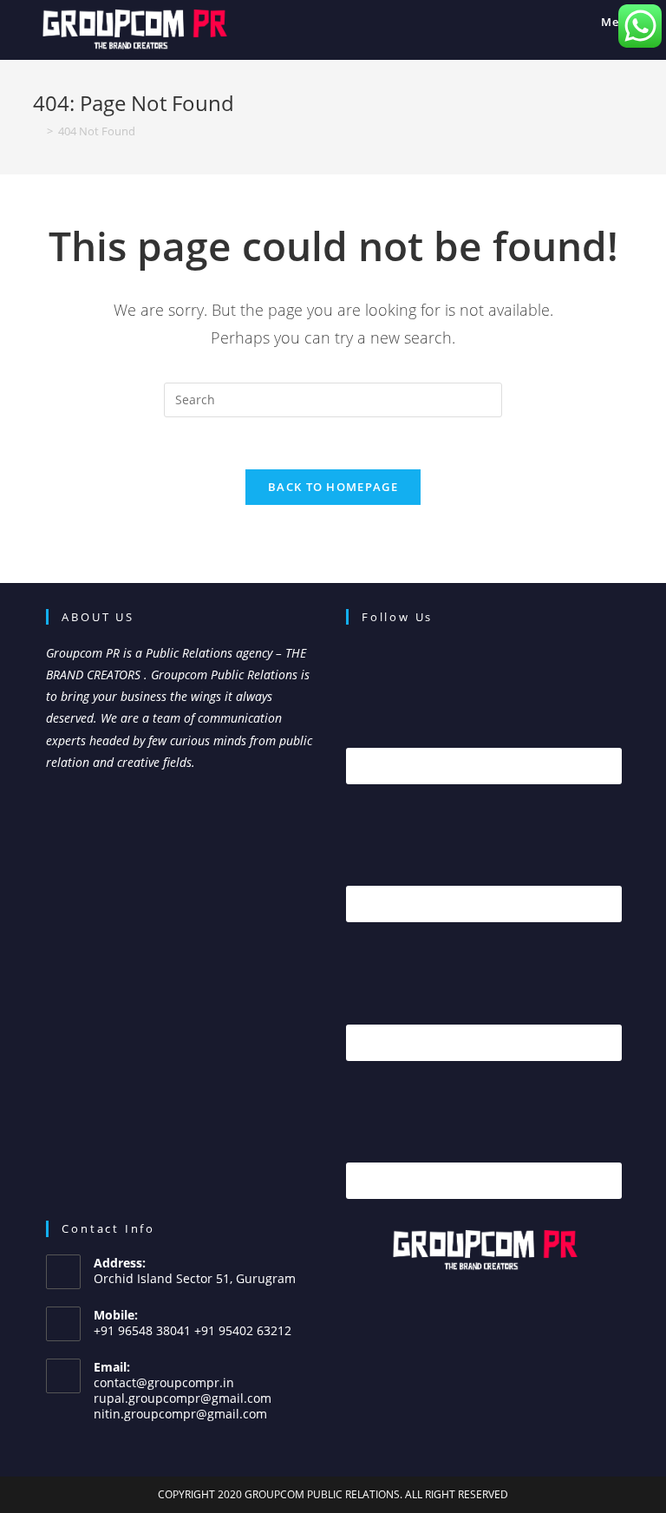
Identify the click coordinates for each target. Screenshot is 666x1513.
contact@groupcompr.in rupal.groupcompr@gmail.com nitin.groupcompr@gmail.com (182, 1398)
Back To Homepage (333, 487)
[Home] (37, 131)
